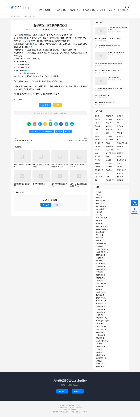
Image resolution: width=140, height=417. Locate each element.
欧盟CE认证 (100, 295)
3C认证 (119, 163)
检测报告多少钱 (101, 292)
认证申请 (109, 166)
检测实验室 (98, 177)
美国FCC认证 (100, 335)
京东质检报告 (60, 10)
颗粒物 (97, 136)
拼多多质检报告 (89, 10)
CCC (96, 153)
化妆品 (108, 177)
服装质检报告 (100, 286)
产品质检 (120, 173)
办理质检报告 (121, 160)
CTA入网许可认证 (102, 218)
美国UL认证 (100, 338)
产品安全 (109, 170)
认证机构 (109, 136)
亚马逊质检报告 (101, 243)
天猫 (96, 133)
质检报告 (16, 7)
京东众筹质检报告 (102, 249)
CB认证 (98, 195)
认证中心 (120, 139)
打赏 (57, 105)
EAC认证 (99, 220)
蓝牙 (96, 180)
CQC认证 (99, 215)
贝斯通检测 (109, 116)
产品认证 (97, 150)
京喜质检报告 (100, 258)
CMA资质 (98, 166)
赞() (69, 29)
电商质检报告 (100, 315)
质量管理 (120, 180)
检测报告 (120, 116)
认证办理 (97, 156)
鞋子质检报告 (100, 364)
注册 (56, 205)
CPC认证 (99, 212)
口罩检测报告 (100, 269)
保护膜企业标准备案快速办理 (50, 25)
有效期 (108, 143)
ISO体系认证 (100, 232)
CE (118, 123)
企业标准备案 (27, 16)
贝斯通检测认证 (122, 143)
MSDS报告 (99, 235)
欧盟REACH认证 (101, 301)
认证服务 (109, 160)
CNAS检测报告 (101, 206)
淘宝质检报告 (100, 306)
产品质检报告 (110, 180)
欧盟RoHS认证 (101, 303)
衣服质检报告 (100, 346)
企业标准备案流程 (23, 35)
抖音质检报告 (100, 281)
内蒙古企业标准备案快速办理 (78, 140)
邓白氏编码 (100, 361)
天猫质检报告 (75, 10)
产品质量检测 (121, 170)
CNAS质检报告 (101, 209)
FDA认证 (99, 223)
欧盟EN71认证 (101, 298)
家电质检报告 (100, 275)
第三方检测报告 (101, 326)
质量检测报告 (110, 150)
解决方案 (97, 173)
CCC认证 (111, 10)
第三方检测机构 (111, 153)
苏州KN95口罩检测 (38, 184)
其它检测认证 (123, 10)
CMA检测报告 (100, 200)
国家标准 (33, 44)
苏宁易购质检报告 (102, 341)
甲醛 (107, 156)
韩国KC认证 (100, 366)
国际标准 (26, 70)
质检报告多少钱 (101, 358)
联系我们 (62, 391)
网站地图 (77, 405)
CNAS (119, 129)
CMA (96, 129)
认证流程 (97, 160)
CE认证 (119, 133)
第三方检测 (109, 139)
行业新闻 (99, 344)
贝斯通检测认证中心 (111, 146)
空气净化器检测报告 (102, 321)
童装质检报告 (100, 323)
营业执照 (120, 153)
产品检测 (120, 136)
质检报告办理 (99, 143)
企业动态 (99, 261)
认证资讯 (99, 349)
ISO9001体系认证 (102, 229)
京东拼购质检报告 (102, 252)
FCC (107, 173)
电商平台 (97, 146)
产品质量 (120, 119)
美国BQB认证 (100, 332)
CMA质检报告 (100, 203)
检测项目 (97, 123)
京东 (107, 133)
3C (118, 150)
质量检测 (109, 129)
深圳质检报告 (100, 309)
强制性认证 (120, 177)
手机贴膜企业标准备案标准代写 (24, 140)
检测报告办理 (99, 170)
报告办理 (120, 126)
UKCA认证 (99, 240)
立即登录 (46, 205)
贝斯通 (97, 116)
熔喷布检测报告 (101, 312)
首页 (40, 10)
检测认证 (109, 123)
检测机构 (109, 119)
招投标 (119, 156)
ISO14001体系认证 (102, 226)
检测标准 (97, 126)
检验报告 (120, 146)
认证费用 (109, 163)
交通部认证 (100, 246)
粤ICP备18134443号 (70, 409)
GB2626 (120, 166)
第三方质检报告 (101, 329)
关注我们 (125, 3)
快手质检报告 (100, 278)
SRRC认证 (101, 10)
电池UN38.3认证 (101, 318)
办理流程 (97, 139)
